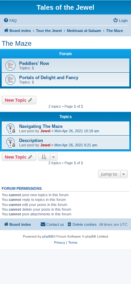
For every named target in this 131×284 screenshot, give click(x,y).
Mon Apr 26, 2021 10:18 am (76, 131)
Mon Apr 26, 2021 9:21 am (75, 145)
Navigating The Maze (40, 126)
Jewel (45, 131)
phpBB (47, 236)
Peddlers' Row (34, 63)
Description (31, 140)
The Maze (17, 43)
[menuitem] (10, 20)
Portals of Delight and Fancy (48, 77)
